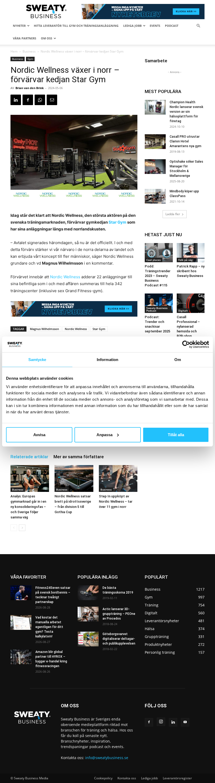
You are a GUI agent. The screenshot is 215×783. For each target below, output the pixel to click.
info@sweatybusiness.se (106, 757)
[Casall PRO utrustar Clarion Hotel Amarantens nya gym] (155, 141)
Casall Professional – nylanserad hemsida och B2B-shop (188, 326)
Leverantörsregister (177, 778)
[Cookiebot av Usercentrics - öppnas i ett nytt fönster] (186, 344)
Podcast (171, 26)
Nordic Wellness (65, 276)
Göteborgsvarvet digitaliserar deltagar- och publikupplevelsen (119, 638)
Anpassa (104, 434)
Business (29, 51)
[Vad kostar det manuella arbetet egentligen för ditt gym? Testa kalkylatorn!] (20, 622)
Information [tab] (107, 359)
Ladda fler (172, 214)
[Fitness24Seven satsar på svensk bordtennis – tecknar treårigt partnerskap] (20, 592)
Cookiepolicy (103, 778)
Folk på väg (185, 260)
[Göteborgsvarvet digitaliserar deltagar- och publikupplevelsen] (88, 639)
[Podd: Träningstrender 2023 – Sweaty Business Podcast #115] (159, 252)
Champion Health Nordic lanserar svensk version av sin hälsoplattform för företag (186, 111)
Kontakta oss (126, 778)
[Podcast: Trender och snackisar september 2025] (159, 303)
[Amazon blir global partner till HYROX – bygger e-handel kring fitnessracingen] (20, 657)
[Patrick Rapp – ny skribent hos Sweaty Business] (191, 252)
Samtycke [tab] (37, 359)
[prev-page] (13, 527)
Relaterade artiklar (29, 456)
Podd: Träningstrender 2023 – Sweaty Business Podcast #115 (157, 275)
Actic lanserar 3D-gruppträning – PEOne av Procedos (119, 613)
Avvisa (39, 434)
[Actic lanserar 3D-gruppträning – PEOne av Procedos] (88, 614)
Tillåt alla (176, 434)
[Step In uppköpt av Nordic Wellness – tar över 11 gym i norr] (118, 478)
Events (155, 26)
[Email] (52, 100)
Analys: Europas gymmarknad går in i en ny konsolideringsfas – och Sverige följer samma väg (28, 506)
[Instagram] (161, 722)
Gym (30, 59)
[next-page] (22, 527)
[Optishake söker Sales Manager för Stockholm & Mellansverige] (155, 166)
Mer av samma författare (78, 456)
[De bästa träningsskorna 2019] (88, 592)
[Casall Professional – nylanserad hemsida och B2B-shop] (191, 303)
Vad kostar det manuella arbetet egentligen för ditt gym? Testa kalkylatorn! (49, 627)
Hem (14, 51)
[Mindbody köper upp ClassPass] (155, 196)
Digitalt (183, 310)
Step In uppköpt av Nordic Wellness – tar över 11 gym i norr (115, 501)
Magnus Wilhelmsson (44, 329)
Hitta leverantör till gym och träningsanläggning (76, 26)
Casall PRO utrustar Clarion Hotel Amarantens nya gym (185, 141)
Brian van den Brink (29, 88)
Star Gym (117, 222)
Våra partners (24, 38)
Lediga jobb (132, 26)
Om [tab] (177, 359)
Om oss (46, 38)
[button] (198, 25)
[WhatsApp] (40, 100)
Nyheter (19, 26)
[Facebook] (28, 100)
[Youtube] (185, 722)
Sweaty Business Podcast (157, 309)
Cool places (153, 260)
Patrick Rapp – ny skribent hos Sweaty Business (191, 271)
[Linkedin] (15, 100)
